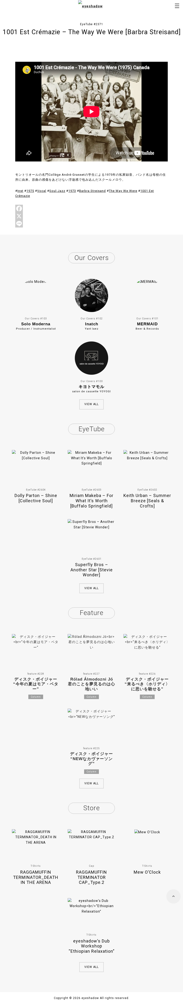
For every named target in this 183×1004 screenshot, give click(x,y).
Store (91, 808)
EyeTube (91, 429)
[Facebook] (91, 208)
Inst (20, 191)
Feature (91, 613)
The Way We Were (123, 191)
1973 (72, 191)
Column (36, 697)
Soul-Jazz (57, 191)
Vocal (41, 191)
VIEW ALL (91, 404)
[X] (91, 216)
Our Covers (91, 258)
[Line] (91, 223)
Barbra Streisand (92, 191)
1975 (30, 191)
